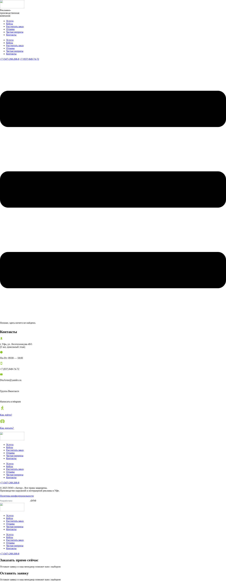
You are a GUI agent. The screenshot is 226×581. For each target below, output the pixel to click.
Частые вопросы (14, 32)
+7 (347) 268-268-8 (9, 59)
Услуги (10, 21)
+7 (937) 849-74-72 (29, 59)
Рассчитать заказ (15, 26)
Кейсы (9, 23)
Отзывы (10, 29)
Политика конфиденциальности (17, 496)
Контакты (11, 34)
